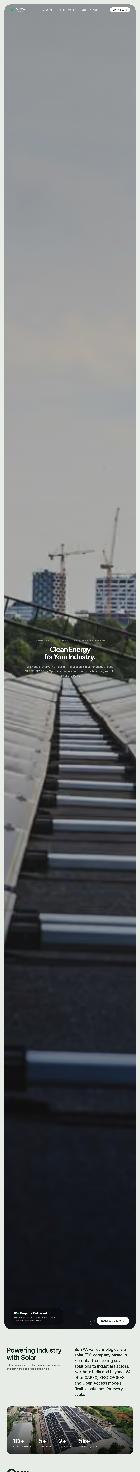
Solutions (47, 10)
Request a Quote (111, 1320)
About (62, 10)
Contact (94, 10)
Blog (84, 10)
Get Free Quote (120, 10)
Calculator (73, 10)
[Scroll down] (91, 1321)
